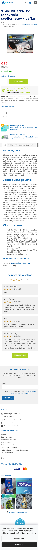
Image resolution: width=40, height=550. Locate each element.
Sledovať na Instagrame (18, 512)
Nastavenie (19, 538)
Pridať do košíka (20, 82)
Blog (2, 455)
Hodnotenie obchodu (20, 275)
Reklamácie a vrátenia (9, 445)
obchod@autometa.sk (12, 414)
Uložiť (15, 113)
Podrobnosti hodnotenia (29, 24)
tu (34, 533)
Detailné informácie (8, 107)
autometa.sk (8, 423)
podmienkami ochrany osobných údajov (23, 392)
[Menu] (35, 3)
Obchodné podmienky (9, 447)
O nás (3, 458)
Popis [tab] (4, 145)
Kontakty (4, 434)
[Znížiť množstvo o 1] (8, 83)
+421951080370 (9, 417)
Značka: (8, 26)
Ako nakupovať (6, 442)
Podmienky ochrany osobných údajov (14, 450)
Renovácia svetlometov (20, 263)
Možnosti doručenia (8, 76)
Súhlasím (19, 545)
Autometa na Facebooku (13, 420)
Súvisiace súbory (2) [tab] (25, 145)
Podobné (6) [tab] (12, 145)
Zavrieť (21, 113)
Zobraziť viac (20, 355)
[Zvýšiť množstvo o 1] (8, 80)
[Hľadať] (25, 3)
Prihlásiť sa (8, 398)
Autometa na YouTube (12, 426)
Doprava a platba (7, 437)
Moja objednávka (7, 453)
